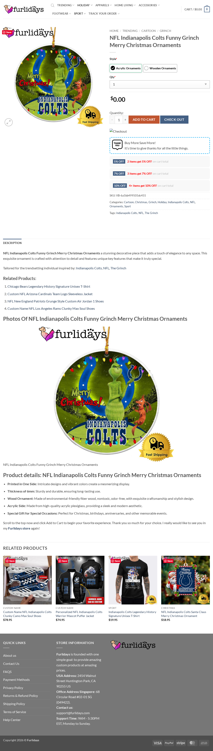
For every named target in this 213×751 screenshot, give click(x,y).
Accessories (148, 5)
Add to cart (144, 119)
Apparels (102, 5)
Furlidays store (19, 528)
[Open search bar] (52, 5)
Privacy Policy (13, 688)
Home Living (124, 5)
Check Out (174, 119)
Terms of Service (14, 712)
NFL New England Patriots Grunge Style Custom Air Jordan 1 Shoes (55, 301)
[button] (197, 9)
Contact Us (11, 663)
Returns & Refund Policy (20, 696)
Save (8, 32)
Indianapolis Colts (178, 202)
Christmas (141, 202)
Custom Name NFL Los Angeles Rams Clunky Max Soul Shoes (51, 308)
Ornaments (116, 206)
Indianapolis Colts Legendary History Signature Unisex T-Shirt (132, 614)
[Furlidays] (24, 9)
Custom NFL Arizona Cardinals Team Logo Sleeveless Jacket (50, 294)
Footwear (60, 13)
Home (114, 30)
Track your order (103, 13)
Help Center (12, 720)
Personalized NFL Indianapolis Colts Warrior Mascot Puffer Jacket (79, 614)
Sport (78, 13)
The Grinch (151, 213)
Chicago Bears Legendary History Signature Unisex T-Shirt (48, 286)
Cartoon (148, 30)
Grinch (165, 30)
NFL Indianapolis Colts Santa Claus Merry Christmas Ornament (183, 614)
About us (9, 655)
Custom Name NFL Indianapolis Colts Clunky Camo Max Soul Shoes (27, 614)
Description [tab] (12, 243)
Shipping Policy (14, 704)
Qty (113, 77)
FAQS (7, 672)
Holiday (83, 5)
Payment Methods (16, 679)
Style (113, 59)
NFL (192, 202)
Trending (64, 5)
